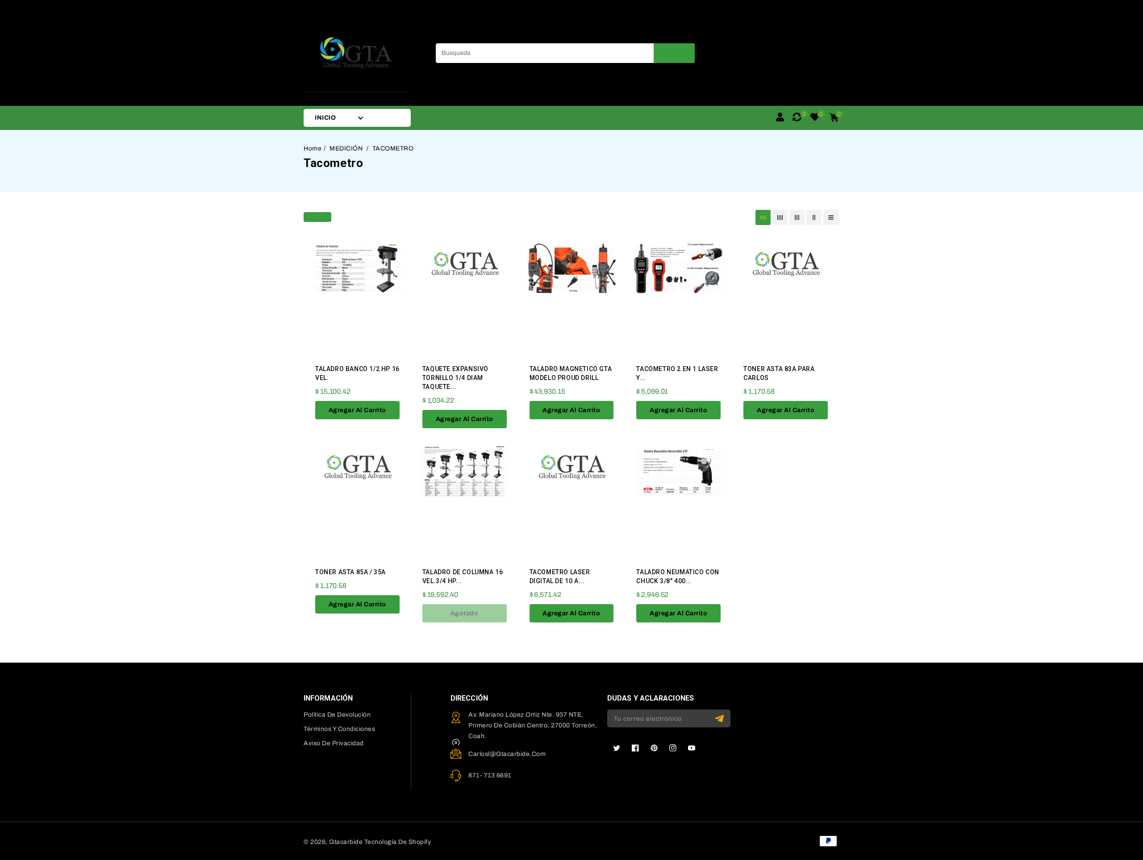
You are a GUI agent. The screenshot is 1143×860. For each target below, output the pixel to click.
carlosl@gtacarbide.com (507, 754)
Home (312, 148)
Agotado (465, 613)
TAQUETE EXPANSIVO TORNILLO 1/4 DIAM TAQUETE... (455, 377)
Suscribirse (720, 719)
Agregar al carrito (357, 410)
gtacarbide (346, 842)
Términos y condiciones (339, 729)
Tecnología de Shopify (397, 842)
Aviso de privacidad (334, 743)
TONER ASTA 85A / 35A (350, 572)
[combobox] (565, 53)
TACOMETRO (393, 148)
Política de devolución (337, 714)
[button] (317, 216)
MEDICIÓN (347, 148)
